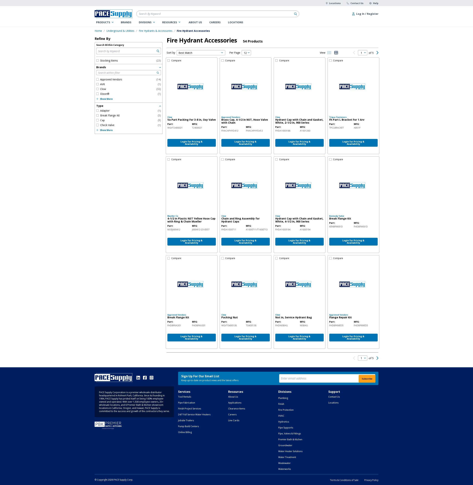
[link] (105, 22)
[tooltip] (175, 127)
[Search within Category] (157, 51)
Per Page (234, 52)
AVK (130, 84)
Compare (176, 60)
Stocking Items (130, 60)
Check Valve (130, 125)
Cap (130, 120)
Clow (130, 89)
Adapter (130, 110)
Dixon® (130, 94)
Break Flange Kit (130, 115)
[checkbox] (97, 60)
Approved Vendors (130, 79)
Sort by (171, 52)
